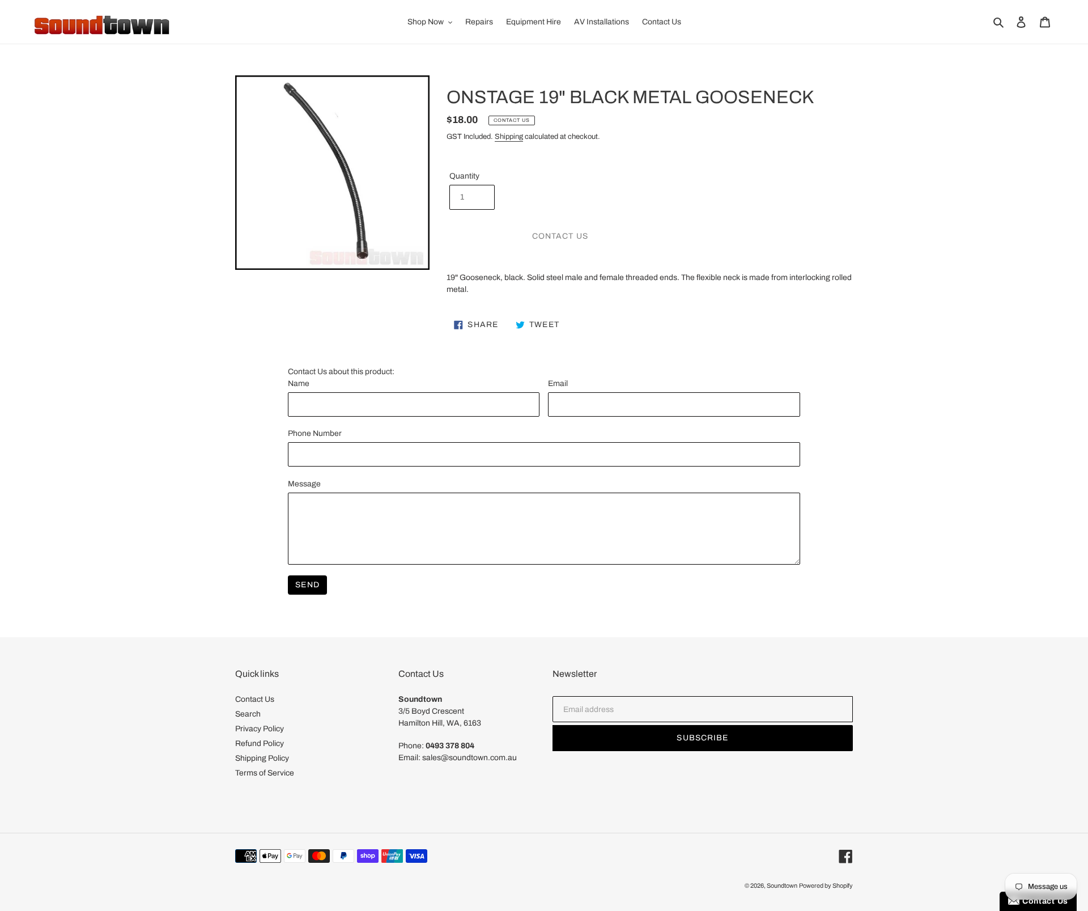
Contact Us (254, 699)
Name (298, 383)
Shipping (509, 137)
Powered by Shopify (826, 885)
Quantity (464, 176)
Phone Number (315, 433)
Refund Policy (259, 743)
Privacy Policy (259, 728)
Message (304, 484)
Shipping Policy (262, 758)
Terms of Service (264, 773)
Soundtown (782, 885)
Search (248, 714)
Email (558, 383)
